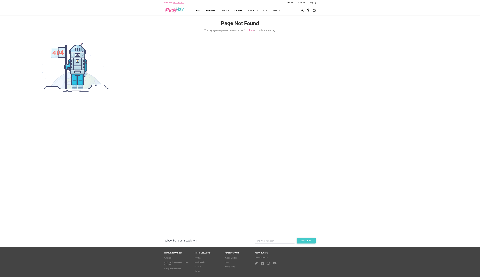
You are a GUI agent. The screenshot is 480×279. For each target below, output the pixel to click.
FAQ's (227, 262)
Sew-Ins (197, 258)
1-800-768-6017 (178, 3)
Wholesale (302, 3)
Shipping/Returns (231, 258)
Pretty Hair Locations (172, 269)
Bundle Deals (199, 262)
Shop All (252, 10)
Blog (265, 10)
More (275, 10)
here (251, 30)
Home (198, 10)
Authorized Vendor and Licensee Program (176, 263)
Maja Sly (313, 3)
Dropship (290, 3)
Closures (197, 267)
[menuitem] (198, 10)
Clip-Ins (197, 271)
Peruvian (238, 10)
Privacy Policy (230, 267)
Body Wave (211, 10)
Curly (224, 10)
